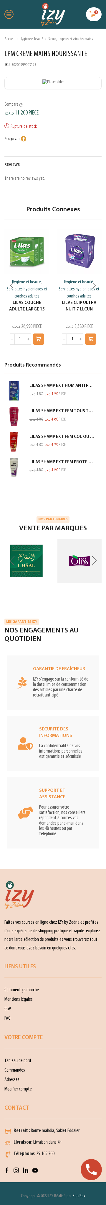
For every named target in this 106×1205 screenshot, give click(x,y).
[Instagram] (16, 1170)
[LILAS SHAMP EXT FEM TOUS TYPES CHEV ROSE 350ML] (14, 416)
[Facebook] (6, 1170)
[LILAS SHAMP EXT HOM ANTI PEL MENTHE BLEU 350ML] (14, 390)
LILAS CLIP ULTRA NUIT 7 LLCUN (79, 306)
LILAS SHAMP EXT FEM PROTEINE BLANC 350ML (61, 462)
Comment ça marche (21, 990)
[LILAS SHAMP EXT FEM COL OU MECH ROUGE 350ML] (14, 442)
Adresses (11, 1080)
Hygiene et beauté (31, 39)
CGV (7, 1009)
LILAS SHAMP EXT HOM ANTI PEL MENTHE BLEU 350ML (61, 386)
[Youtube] (35, 1170)
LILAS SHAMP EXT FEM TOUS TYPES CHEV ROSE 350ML (61, 411)
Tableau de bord (17, 1061)
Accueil (9, 39)
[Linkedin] (25, 1170)
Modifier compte (18, 1089)
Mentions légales (18, 999)
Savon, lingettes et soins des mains (70, 39)
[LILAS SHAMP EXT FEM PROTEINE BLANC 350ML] (14, 467)
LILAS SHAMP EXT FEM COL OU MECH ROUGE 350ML (61, 437)
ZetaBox (78, 1196)
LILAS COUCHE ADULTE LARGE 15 (27, 306)
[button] (38, 339)
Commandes (14, 1070)
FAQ (7, 1018)
